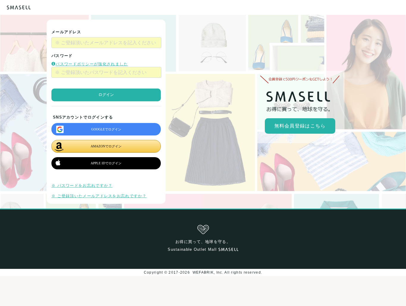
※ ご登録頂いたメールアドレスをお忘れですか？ (99, 196)
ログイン (106, 94)
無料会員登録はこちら (300, 125)
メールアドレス (66, 32)
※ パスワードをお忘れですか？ (82, 185)
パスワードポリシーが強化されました (92, 64)
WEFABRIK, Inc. (207, 272)
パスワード (62, 55)
